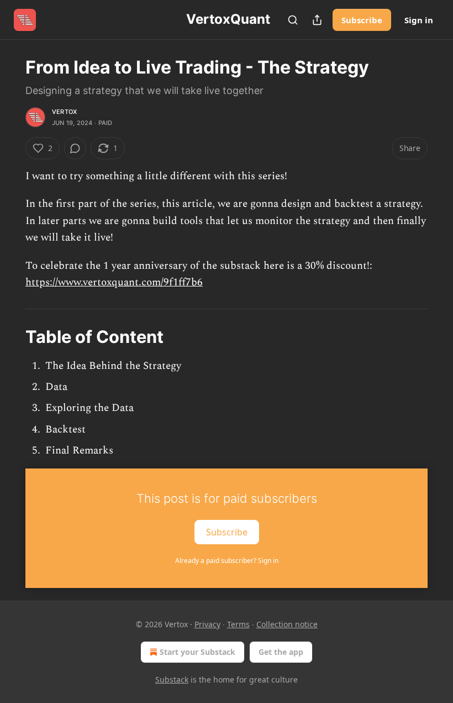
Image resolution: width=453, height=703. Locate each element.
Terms (238, 624)
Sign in (418, 19)
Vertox (64, 112)
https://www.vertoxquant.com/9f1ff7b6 (114, 282)
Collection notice (287, 624)
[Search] (293, 20)
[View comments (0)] (75, 148)
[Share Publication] (317, 20)
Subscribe (361, 19)
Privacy (207, 624)
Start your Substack (197, 652)
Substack (171, 679)
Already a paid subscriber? (226, 560)
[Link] (10, 337)
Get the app (281, 652)
